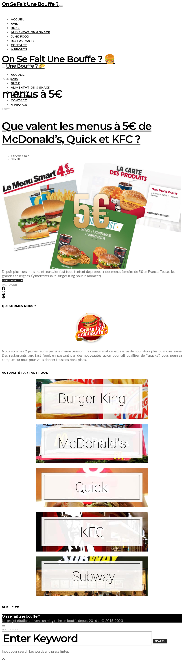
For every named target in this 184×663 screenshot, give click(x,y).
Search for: (10, 629)
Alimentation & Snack (30, 32)
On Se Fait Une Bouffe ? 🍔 (58, 59)
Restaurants (23, 40)
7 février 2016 (20, 156)
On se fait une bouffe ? (21, 616)
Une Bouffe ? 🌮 (25, 66)
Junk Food (20, 36)
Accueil (17, 19)
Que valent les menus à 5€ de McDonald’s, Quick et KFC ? (76, 133)
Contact (19, 45)
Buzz (15, 28)
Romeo (15, 159)
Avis (14, 23)
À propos (19, 49)
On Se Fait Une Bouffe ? (30, 4)
